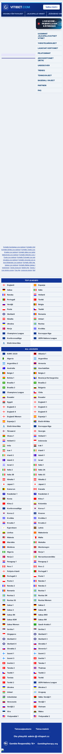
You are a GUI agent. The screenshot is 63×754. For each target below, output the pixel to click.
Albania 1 (42, 354)
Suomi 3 (10, 658)
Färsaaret (11, 431)
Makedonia (43, 532)
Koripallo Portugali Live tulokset (27, 257)
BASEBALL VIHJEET (46, 80)
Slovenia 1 (42, 648)
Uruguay (42, 692)
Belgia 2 (41, 373)
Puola (9, 309)
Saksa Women (13, 624)
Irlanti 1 (41, 450)
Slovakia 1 (42, 644)
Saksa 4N (11, 615)
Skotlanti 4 (11, 644)
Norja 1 (41, 552)
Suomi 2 (41, 653)
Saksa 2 (41, 605)
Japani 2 (42, 484)
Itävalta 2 (42, 479)
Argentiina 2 (12, 363)
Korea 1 (41, 508)
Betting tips (25, 267)
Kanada (41, 489)
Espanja (41, 285)
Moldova (11, 547)
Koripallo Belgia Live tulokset (11, 249)
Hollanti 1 (42, 436)
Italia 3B (10, 474)
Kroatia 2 (42, 523)
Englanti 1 (42, 402)
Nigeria (10, 552)
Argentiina (42, 358)
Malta (40, 537)
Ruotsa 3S (11, 600)
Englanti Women (14, 416)
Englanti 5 (42, 412)
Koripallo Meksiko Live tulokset (29, 255)
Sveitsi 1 (41, 658)
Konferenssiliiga (14, 338)
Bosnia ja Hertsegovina (48, 378)
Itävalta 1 (11, 479)
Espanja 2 (11, 421)
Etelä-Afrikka (44, 421)
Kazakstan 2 (43, 494)
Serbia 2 (42, 629)
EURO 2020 (12, 354)
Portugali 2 (12, 576)
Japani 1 (10, 484)
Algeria (10, 358)
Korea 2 (10, 513)
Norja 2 (10, 557)
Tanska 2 (11, 668)
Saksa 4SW (12, 619)
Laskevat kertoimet (48, 48)
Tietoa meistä (42, 729)
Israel (40, 460)
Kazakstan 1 (12, 494)
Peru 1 (10, 566)
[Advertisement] (18, 34)
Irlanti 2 (10, 455)
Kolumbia (42, 503)
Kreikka (41, 328)
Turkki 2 (10, 682)
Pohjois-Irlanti (13, 571)
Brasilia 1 (11, 383)
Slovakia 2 (11, 648)
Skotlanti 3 (42, 639)
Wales (40, 711)
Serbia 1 (10, 629)
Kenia (9, 499)
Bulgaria (41, 387)
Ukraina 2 (42, 687)
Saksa (9, 290)
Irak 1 (40, 445)
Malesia (10, 537)
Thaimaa (42, 668)
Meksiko (42, 542)
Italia (40, 290)
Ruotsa (41, 324)
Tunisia (10, 677)
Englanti (10, 285)
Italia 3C (41, 474)
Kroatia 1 (11, 523)
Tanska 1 (42, 663)
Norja (9, 328)
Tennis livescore (15, 267)
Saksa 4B (42, 610)
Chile (40, 392)
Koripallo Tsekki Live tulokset (31, 249)
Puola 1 (41, 576)
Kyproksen (12, 528)
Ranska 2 (11, 586)
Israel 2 (10, 465)
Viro (9, 711)
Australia (11, 368)
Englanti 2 (11, 407)
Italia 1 (41, 465)
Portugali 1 (42, 571)
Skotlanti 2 (11, 639)
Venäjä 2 (11, 706)
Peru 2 (41, 566)
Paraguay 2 (43, 561)
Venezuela (11, 702)
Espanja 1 (42, 416)
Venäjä (10, 304)
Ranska (10, 295)
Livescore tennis (26, 270)
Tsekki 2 (41, 673)
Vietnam (42, 706)
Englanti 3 (42, 407)
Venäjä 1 (41, 702)
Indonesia (42, 441)
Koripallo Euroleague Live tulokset (14, 247)
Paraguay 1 (11, 561)
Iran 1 (9, 450)
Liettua (10, 532)
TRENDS (41, 70)
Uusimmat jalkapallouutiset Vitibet (47, 36)
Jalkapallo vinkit (36, 14)
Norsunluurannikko (46, 557)
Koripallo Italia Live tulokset (28, 252)
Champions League (15, 333)
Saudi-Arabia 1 (44, 624)
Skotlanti (11, 314)
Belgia (41, 304)
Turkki (41, 299)
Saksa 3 (10, 610)
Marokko (11, 542)
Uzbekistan (12, 697)
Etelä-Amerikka (14, 343)
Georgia (41, 431)
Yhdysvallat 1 (12, 716)
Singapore (11, 634)
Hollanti (41, 295)
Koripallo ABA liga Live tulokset (33, 262)
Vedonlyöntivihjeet (13, 14)
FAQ (39, 90)
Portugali (11, 299)
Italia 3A (41, 470)
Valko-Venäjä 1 (44, 697)
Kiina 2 (10, 503)
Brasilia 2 (42, 383)
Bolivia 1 (10, 378)
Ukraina (10, 324)
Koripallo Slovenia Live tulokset (28, 260)
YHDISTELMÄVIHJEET (47, 43)
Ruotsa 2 (11, 595)
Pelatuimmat (44, 53)
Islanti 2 (10, 460)
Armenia (42, 363)
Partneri (42, 85)
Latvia (40, 528)
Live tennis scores (8, 270)
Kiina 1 (41, 499)
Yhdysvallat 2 (44, 716)
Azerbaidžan (43, 368)
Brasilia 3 (11, 387)
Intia (9, 445)
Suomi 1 (10, 653)
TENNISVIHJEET (45, 75)
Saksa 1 (10, 605)
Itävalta (10, 319)
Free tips (17, 270)
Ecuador (10, 397)
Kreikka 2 (42, 518)
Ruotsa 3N (42, 595)
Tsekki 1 (10, 673)
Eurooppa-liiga (44, 333)
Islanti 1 (41, 455)
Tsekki (41, 309)
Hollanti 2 (11, 441)
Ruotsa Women (44, 600)
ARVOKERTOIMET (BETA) (45, 59)
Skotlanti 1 (42, 634)
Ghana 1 (10, 436)
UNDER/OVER (44, 65)
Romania (42, 314)
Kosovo (41, 513)
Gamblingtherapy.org (47, 743)
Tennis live (33, 267)
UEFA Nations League (47, 338)
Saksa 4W (42, 619)
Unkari (41, 319)
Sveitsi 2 (11, 663)
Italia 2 (10, 470)
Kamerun (11, 489)
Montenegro (43, 547)
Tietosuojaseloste (23, 729)
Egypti (10, 402)
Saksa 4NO (43, 615)
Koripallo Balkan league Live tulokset (31, 265)
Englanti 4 (11, 412)
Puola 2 (10, 581)
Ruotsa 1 (42, 590)
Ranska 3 (42, 586)
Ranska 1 (42, 581)
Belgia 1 (10, 373)
